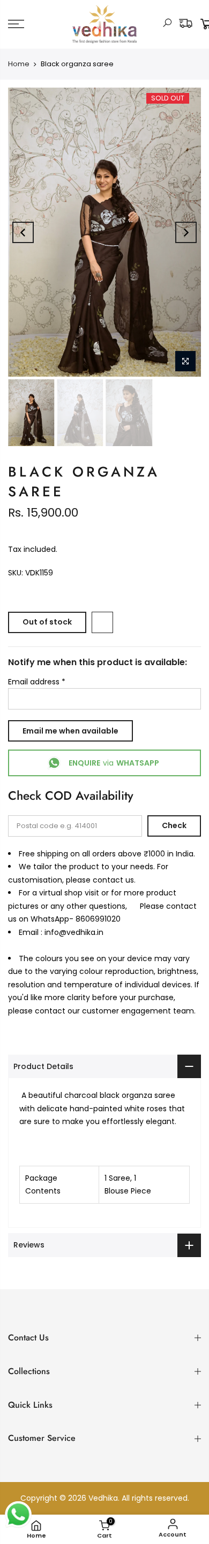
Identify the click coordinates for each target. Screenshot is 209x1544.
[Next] (186, 232)
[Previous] (23, 232)
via (114, 763)
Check (174, 825)
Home (18, 64)
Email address (36, 681)
